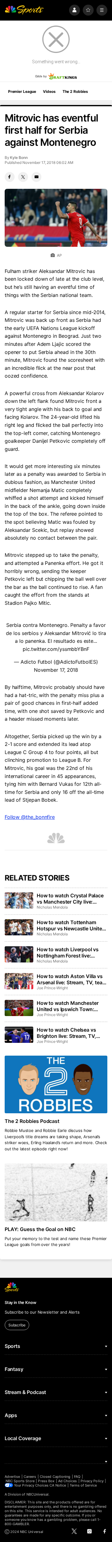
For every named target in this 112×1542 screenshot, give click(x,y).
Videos (49, 91)
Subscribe (17, 1325)
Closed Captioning (55, 1476)
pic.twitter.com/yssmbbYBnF (56, 649)
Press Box (46, 1481)
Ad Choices (67, 1481)
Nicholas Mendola (52, 907)
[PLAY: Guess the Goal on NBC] (56, 1192)
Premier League (22, 91)
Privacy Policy (92, 1481)
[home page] (24, 10)
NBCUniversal (37, 1494)
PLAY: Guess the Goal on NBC (40, 1229)
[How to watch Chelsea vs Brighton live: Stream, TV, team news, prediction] (19, 1035)
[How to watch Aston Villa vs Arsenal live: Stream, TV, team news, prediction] (19, 981)
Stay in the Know (20, 1302)
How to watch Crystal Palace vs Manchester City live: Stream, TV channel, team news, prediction (70, 898)
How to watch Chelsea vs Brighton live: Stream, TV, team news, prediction (66, 1033)
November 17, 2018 (56, 670)
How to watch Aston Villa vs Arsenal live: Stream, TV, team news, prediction (71, 979)
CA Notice (57, 1485)
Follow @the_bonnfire (30, 817)
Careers (30, 1476)
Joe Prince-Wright (52, 988)
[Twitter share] (23, 177)
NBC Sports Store (20, 1481)
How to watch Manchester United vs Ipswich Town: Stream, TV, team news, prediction (67, 1006)
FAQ (77, 1476)
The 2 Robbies (75, 91)
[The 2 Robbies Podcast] (56, 1085)
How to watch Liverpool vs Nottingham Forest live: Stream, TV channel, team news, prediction (68, 952)
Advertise (12, 1476)
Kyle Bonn (18, 157)
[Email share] (36, 177)
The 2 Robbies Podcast (32, 1121)
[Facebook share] (10, 177)
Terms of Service (83, 1485)
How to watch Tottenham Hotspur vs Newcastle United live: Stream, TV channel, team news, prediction (71, 925)
